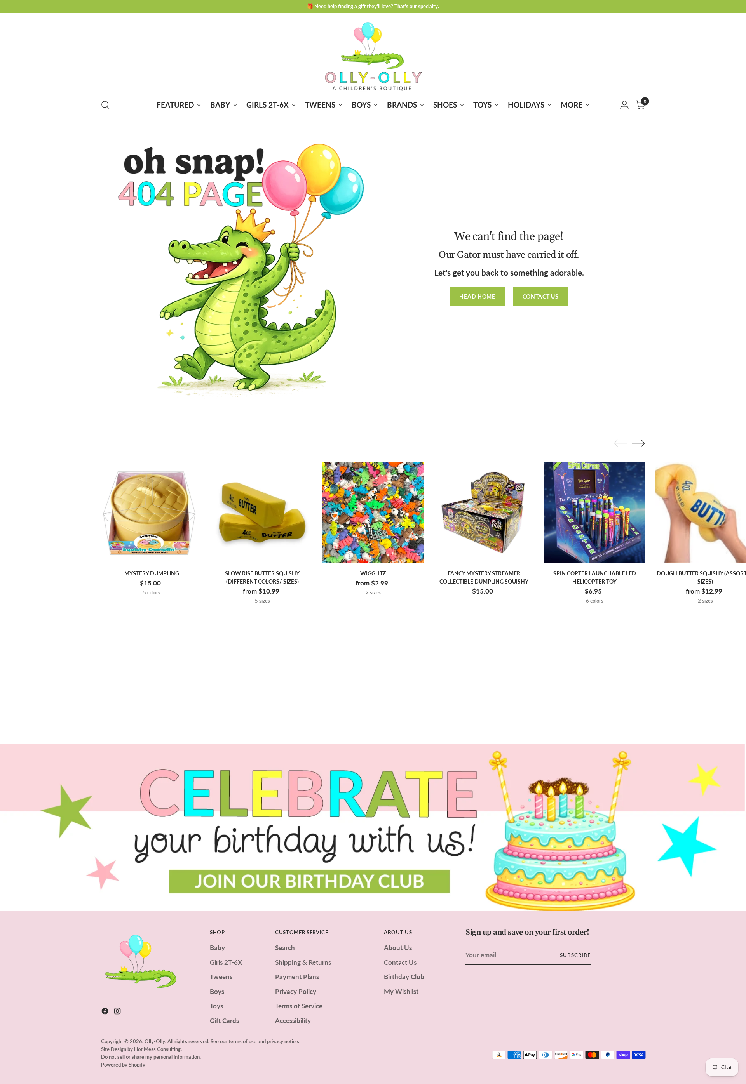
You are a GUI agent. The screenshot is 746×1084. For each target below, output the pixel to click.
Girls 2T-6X (226, 962)
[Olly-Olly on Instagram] (118, 1012)
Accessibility (293, 1020)
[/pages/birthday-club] (373, 827)
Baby (217, 947)
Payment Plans (297, 977)
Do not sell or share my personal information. (151, 1057)
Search (285, 947)
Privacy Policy (295, 991)
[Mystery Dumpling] (151, 512)
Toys (216, 1006)
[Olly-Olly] (373, 55)
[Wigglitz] (373, 512)
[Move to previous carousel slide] (620, 443)
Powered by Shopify (123, 1064)
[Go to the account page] (624, 105)
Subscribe (575, 955)
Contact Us (400, 962)
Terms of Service (298, 1006)
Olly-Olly (155, 1041)
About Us (398, 947)
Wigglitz (373, 573)
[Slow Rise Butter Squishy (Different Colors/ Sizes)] (262, 512)
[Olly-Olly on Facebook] (105, 1012)
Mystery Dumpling (151, 573)
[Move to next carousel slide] (638, 443)
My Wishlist (401, 991)
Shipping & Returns (303, 962)
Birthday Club (404, 977)
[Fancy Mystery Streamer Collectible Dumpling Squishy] (483, 512)
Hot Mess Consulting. (158, 1049)
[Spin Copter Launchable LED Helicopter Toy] (594, 512)
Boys (217, 991)
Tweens (221, 977)
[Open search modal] (105, 105)
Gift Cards (224, 1020)
